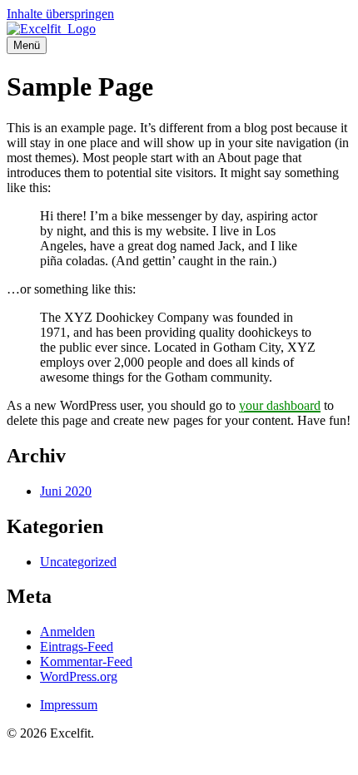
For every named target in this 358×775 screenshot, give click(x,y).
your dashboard (280, 405)
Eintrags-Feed (76, 646)
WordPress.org (78, 676)
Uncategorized (78, 562)
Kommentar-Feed (86, 661)
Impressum (68, 705)
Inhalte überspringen (60, 14)
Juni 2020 (66, 491)
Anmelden (67, 631)
